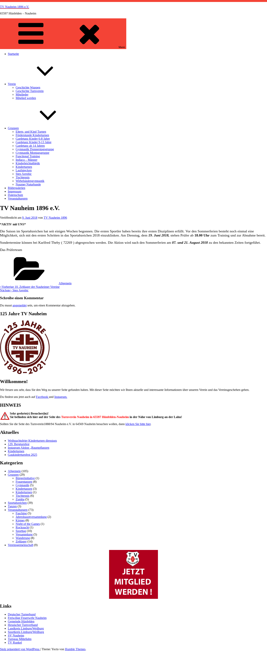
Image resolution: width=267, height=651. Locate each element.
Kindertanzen (24, 488)
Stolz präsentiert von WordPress (20, 649)
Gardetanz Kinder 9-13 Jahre (33, 142)
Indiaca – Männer (26, 159)
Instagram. (60, 396)
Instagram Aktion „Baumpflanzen (28, 447)
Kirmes (20, 520)
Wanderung (23, 538)
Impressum (14, 191)
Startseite (13, 54)
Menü (122, 47)
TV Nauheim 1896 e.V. (14, 6)
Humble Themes (75, 649)
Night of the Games (28, 524)
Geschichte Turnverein (30, 91)
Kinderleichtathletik (28, 163)
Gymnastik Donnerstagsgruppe (35, 149)
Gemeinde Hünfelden (21, 621)
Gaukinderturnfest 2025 (22, 454)
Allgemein (65, 283)
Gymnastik (22, 485)
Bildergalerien (16, 188)
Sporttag (21, 531)
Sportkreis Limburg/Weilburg (26, 632)
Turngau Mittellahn (19, 639)
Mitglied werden (26, 98)
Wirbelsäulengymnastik (30, 181)
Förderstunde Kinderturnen (32, 135)
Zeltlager (21, 541)
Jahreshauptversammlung (31, 516)
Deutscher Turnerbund (22, 614)
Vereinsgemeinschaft (20, 545)
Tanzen (12, 506)
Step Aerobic (24, 174)
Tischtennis (23, 177)
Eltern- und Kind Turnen (31, 131)
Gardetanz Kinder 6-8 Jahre (33, 138)
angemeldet (20, 305)
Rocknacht (22, 527)
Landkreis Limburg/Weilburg (26, 628)
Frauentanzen (24, 481)
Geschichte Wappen (28, 87)
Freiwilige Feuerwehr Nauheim (27, 618)
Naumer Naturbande (28, 184)
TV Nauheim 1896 (55, 217)
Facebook (42, 396)
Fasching (21, 513)
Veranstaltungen (18, 198)
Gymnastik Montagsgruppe (32, 152)
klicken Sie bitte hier (138, 424)
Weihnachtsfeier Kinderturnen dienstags (32, 440)
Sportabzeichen (17, 502)
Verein (12, 84)
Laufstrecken (24, 170)
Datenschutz (15, 195)
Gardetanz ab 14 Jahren (30, 145)
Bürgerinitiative (25, 478)
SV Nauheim (16, 635)
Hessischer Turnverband (23, 625)
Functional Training (28, 156)
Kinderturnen (24, 166)
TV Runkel (15, 642)
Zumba (20, 499)
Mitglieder (22, 94)
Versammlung (24, 534)
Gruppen (13, 128)
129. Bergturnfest (18, 444)
